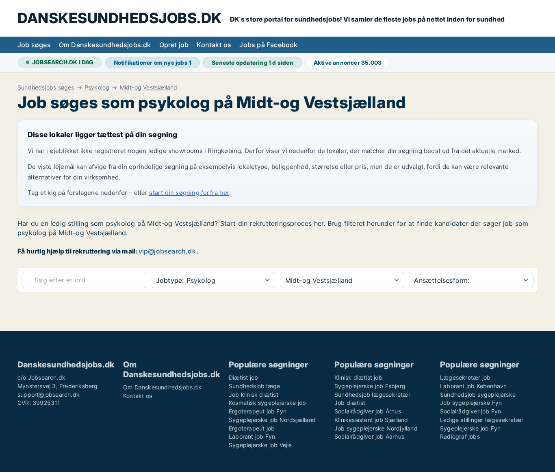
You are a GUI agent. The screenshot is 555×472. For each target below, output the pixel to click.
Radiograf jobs (460, 436)
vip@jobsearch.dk (167, 251)
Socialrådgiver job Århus (367, 411)
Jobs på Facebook (268, 45)
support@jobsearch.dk (48, 394)
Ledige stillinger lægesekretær (481, 419)
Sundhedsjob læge (254, 385)
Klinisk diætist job (358, 377)
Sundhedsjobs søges (45, 87)
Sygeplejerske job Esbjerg (369, 385)
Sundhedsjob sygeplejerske (478, 394)
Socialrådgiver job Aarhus (369, 436)
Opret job (174, 45)
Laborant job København (473, 385)
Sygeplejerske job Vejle (260, 444)
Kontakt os (214, 45)
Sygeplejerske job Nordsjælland (272, 419)
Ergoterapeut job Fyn (257, 411)
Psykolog (97, 87)
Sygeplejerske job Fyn (470, 428)
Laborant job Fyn (252, 436)
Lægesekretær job (465, 377)
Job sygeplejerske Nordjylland (376, 428)
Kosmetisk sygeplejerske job (267, 402)
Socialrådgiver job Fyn (470, 411)
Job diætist (349, 402)
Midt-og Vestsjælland (149, 87)
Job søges (34, 45)
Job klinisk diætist (253, 394)
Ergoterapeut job (252, 428)
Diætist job (243, 377)
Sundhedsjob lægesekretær (372, 394)
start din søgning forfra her (189, 193)
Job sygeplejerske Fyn (471, 402)
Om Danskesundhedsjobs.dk (105, 45)
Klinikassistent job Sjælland (371, 419)
